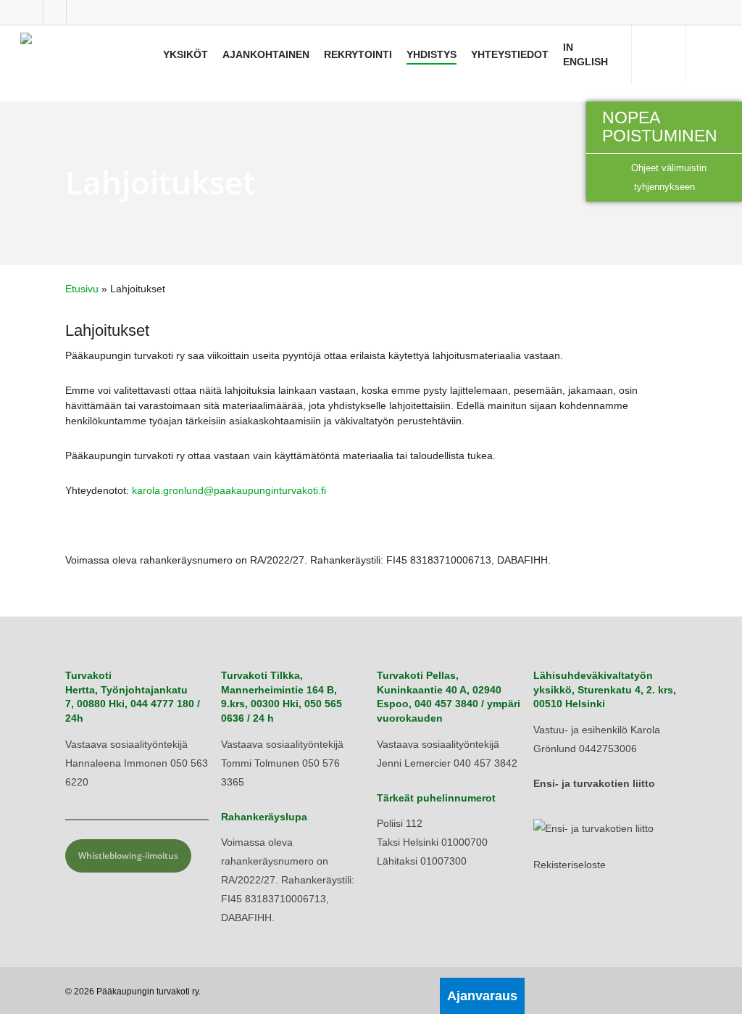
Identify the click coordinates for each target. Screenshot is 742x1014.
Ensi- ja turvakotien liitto (594, 783)
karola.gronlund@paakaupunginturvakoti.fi (229, 490)
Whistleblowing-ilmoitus (128, 855)
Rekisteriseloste (569, 864)
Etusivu (82, 288)
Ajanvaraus (482, 996)
